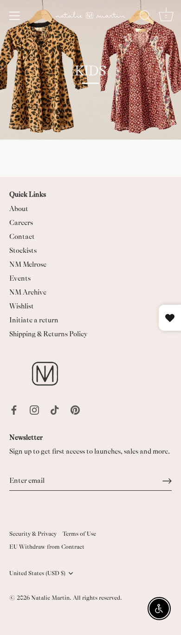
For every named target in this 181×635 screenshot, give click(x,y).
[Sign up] (167, 481)
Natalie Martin (50, 598)
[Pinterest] (75, 409)
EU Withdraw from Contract (46, 547)
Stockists (23, 251)
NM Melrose (27, 265)
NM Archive (27, 292)
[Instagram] (34, 409)
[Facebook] (14, 409)
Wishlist (21, 306)
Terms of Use (79, 534)
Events (20, 278)
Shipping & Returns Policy (48, 334)
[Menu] (15, 16)
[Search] (145, 17)
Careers (21, 223)
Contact (22, 237)
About (18, 209)
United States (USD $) (37, 573)
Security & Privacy (33, 534)
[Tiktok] (54, 409)
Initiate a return (33, 320)
